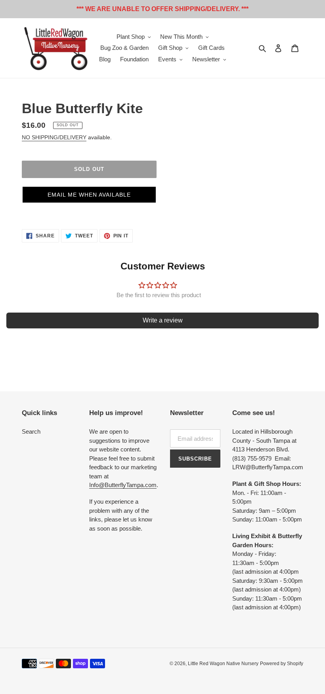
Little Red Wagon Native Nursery (223, 663)
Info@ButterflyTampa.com (123, 485)
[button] (89, 194)
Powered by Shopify (281, 663)
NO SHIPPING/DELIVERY (54, 137)
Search (31, 431)
